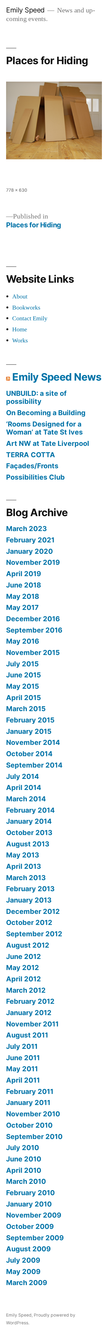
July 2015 (22, 664)
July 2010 (22, 1147)
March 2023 (26, 528)
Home (19, 329)
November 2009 (33, 1215)
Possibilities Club (35, 477)
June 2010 (23, 1159)
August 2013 (27, 844)
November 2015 (33, 652)
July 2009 (23, 1260)
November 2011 (32, 1024)
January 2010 (29, 1204)
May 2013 (22, 855)
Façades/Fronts (32, 466)
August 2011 (27, 1035)
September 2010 (34, 1136)
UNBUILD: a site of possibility (36, 397)
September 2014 (34, 765)
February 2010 (30, 1193)
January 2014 (29, 821)
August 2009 (28, 1249)
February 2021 (30, 540)
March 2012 (26, 990)
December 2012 (33, 911)
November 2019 (33, 562)
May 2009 (23, 1271)
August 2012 (27, 945)
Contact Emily (29, 318)
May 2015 (22, 686)
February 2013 (30, 889)
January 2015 (29, 731)
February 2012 (30, 1001)
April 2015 (23, 697)
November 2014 (33, 742)
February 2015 (30, 720)
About (19, 296)
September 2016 (34, 630)
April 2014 (23, 787)
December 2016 (33, 619)
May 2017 (22, 607)
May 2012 (22, 967)
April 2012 (23, 979)
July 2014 (22, 776)
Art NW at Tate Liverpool (47, 443)
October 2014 (29, 754)
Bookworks (26, 307)
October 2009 (30, 1226)
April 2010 (23, 1170)
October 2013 (29, 832)
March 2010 (26, 1181)
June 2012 (23, 956)
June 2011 (23, 1058)
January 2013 (29, 900)
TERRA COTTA (30, 455)
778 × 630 (16, 190)
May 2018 (22, 596)
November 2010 (33, 1114)
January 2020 (29, 551)
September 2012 (34, 934)
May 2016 (22, 641)
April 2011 (23, 1080)
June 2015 (23, 675)
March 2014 (26, 799)
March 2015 (26, 708)
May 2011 (22, 1069)
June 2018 (23, 585)
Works (20, 340)
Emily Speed (25, 10)
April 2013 (23, 866)
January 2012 (29, 1012)
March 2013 (26, 877)
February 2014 (30, 810)
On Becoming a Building (46, 413)
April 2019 (23, 574)
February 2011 (29, 1091)
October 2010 (29, 1125)
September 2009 (35, 1238)
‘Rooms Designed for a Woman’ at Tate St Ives (44, 428)
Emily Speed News (56, 377)
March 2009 (26, 1282)
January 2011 (28, 1102)
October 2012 (29, 922)
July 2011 (22, 1046)
